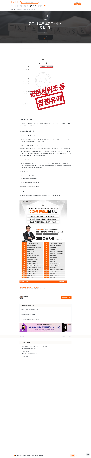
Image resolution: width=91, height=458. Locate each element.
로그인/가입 (78, 2)
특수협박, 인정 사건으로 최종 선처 (28, 316)
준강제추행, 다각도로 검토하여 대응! (28, 311)
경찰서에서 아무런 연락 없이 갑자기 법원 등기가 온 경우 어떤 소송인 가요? (34, 346)
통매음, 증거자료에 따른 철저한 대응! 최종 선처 (30, 309)
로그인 (72, 455)
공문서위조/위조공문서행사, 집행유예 (28, 314)
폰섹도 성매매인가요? (25, 351)
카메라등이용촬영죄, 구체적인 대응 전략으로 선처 (30, 319)
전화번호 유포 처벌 (25, 356)
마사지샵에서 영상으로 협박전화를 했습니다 (29, 353)
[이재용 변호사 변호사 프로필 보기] (21, 297)
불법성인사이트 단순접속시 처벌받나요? (29, 348)
